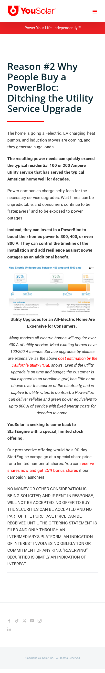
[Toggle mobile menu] (95, 11)
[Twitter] (24, 621)
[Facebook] (9, 621)
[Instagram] (40, 621)
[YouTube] (32, 621)
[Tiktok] (17, 621)
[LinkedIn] (9, 629)
